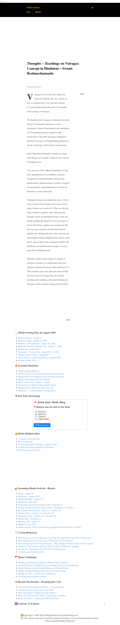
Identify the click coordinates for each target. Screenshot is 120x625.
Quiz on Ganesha (25, 441)
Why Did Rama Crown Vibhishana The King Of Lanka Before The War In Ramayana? (55, 537)
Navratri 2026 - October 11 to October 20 (35, 513)
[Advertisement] (60, 32)
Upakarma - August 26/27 (29, 496)
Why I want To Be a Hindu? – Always (34, 382)
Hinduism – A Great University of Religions (37, 390)
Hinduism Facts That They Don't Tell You (36, 387)
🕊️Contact (38, 12)
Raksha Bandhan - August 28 (30, 499)
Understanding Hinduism (28, 370)
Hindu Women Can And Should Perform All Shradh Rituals (43, 568)
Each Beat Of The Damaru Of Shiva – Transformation (41, 587)
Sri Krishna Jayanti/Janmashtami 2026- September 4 (40, 504)
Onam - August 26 (26, 493)
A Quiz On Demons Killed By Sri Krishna (36, 447)
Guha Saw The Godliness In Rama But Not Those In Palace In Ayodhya (48, 546)
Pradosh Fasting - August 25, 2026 (32, 340)
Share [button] (82, 94)
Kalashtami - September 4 (29, 349)
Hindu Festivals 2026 (27, 524)
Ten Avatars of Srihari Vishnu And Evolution (37, 385)
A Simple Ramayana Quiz (29, 438)
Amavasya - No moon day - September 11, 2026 (38, 351)
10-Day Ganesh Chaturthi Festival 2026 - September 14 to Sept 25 (46, 507)
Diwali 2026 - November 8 (29, 518)
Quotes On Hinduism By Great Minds (34, 379)
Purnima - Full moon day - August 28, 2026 (36, 343)
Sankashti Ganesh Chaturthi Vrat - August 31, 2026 (40, 346)
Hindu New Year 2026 (27, 502)
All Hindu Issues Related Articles (32, 576)
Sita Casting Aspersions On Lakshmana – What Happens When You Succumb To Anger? (56, 543)
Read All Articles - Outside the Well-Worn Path (38, 598)
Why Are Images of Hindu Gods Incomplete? (37, 592)
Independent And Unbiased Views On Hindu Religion (41, 376)
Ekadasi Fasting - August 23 (30, 337)
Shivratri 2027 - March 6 (28, 521)
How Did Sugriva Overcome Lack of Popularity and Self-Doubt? (45, 540)
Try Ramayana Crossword (29, 450)
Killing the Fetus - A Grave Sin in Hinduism (37, 573)
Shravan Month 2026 (27, 360)
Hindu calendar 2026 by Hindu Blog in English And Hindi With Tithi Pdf (49, 527)
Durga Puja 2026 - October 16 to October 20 (37, 516)
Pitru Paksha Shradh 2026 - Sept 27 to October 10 (39, 510)
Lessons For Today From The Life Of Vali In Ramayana (42, 549)
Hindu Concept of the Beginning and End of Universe (41, 373)
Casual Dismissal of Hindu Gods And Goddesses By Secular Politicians (48, 565)
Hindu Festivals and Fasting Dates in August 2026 (39, 357)
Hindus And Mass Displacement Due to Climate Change (42, 570)
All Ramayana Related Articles (31, 551)
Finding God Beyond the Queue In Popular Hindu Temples (43, 562)
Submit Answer (42, 425)
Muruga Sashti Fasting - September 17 (34, 354)
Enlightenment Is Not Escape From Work (35, 589)
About (28, 12)
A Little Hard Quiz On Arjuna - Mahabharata (37, 444)
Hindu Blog (33, 8)
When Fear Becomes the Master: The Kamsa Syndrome (42, 595)
